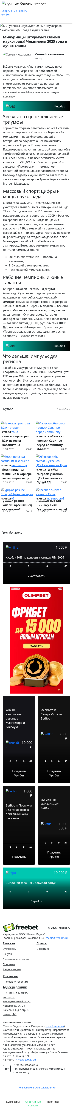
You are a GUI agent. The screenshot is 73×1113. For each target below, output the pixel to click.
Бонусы (7, 954)
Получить (19, 857)
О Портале (42, 948)
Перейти (36, 901)
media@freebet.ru (57, 938)
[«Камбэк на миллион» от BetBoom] (54, 836)
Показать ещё (36, 527)
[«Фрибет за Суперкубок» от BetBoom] (54, 750)
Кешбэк (59, 106)
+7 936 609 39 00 (26, 1059)
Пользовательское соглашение (36, 1087)
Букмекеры (9, 948)
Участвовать (36, 576)
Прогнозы (9, 964)
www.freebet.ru (55, 1026)
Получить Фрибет (19, 773)
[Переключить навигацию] (66, 1103)
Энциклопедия (12, 969)
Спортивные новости (16, 959)
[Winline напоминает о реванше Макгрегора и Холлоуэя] (19, 755)
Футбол (8, 409)
